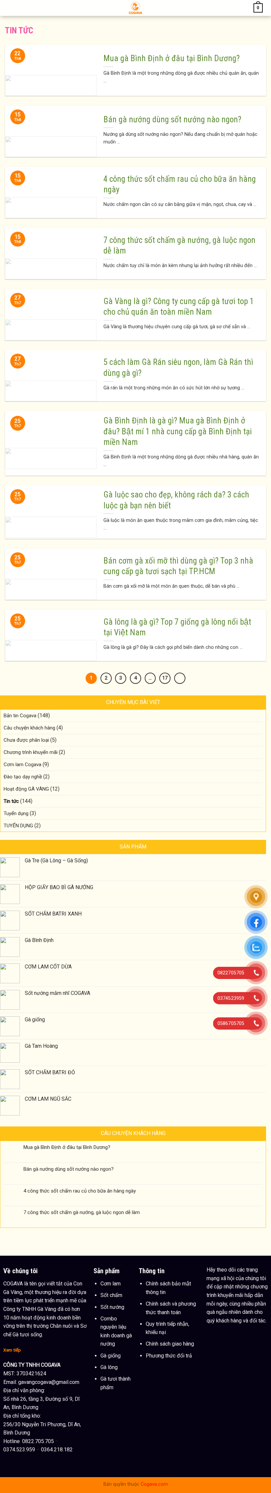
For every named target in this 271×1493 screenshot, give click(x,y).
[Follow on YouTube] (225, 1331)
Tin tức (11, 801)
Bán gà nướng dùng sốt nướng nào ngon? (68, 1169)
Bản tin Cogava (20, 716)
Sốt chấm (111, 1295)
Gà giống (110, 1356)
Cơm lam (110, 1283)
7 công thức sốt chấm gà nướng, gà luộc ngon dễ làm (81, 1212)
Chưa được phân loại (26, 740)
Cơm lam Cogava (22, 764)
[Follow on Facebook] (213, 1331)
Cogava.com (154, 1484)
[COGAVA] (136, 8)
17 (165, 678)
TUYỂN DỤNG (18, 826)
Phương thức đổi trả (169, 1356)
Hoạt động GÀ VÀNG (26, 789)
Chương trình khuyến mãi (31, 752)
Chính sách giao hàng (170, 1344)
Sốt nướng (112, 1307)
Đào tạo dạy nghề (23, 777)
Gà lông (109, 1367)
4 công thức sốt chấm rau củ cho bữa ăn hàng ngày (79, 1191)
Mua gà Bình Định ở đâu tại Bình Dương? (66, 1147)
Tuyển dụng (16, 813)
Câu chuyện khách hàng (29, 728)
